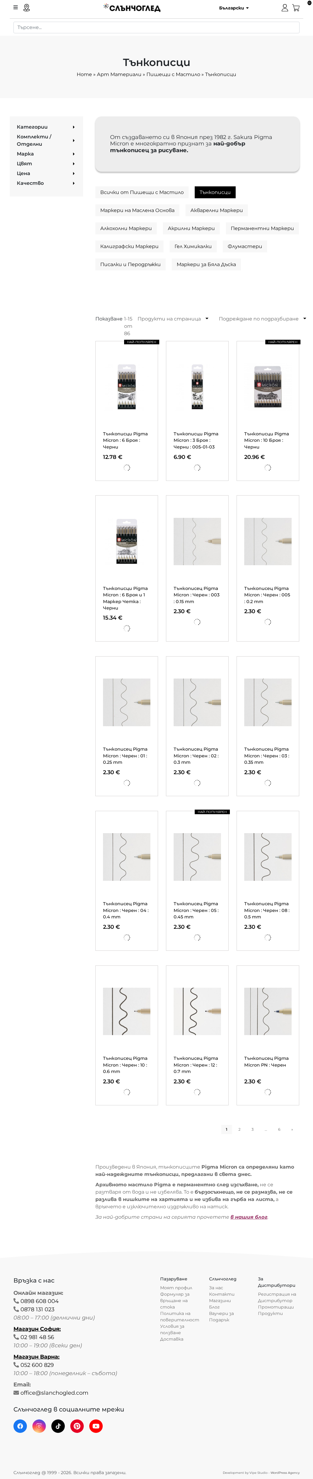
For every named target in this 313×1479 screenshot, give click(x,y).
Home (84, 74)
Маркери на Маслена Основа (137, 210)
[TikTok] (58, 1426)
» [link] (292, 1129)
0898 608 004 (39, 1301)
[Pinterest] (77, 1426)
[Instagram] (39, 1426)
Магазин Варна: (36, 1356)
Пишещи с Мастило (173, 74)
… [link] (266, 1129)
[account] (285, 7)
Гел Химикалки (193, 246)
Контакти (221, 1294)
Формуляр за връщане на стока (175, 1300)
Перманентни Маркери (262, 228)
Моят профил (176, 1287)
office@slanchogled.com (54, 1392)
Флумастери (245, 246)
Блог (214, 1307)
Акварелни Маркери (216, 210)
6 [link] (279, 1129)
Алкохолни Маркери (126, 228)
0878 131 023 (37, 1309)
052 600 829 (37, 1365)
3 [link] (253, 1129)
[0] (296, 7)
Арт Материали (119, 74)
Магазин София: (37, 1329)
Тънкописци (215, 192)
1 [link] (226, 1129)
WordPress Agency (285, 1473)
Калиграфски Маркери (129, 246)
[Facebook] (20, 1426)
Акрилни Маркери (191, 228)
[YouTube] (96, 1426)
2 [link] (239, 1129)
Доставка (171, 1339)
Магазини (220, 1300)
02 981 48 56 (37, 1337)
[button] (232, 8)
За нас (216, 1287)
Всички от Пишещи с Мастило (142, 192)
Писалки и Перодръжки (130, 264)
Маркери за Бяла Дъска (206, 264)
